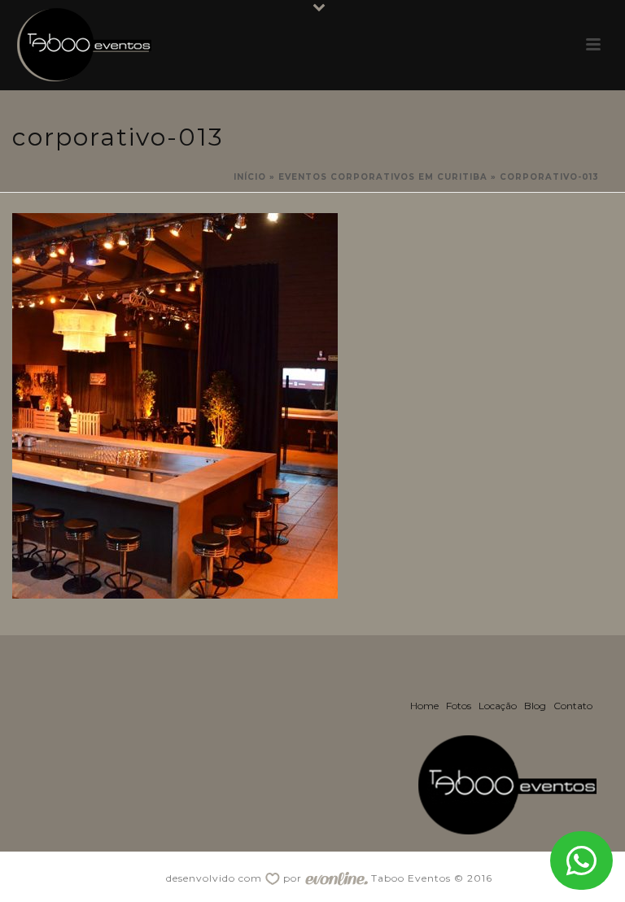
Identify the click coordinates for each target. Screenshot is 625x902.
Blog (535, 705)
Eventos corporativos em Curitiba (382, 177)
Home (424, 705)
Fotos (458, 705)
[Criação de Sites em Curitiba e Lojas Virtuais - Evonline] (336, 878)
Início (250, 177)
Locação (498, 705)
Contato (572, 705)
